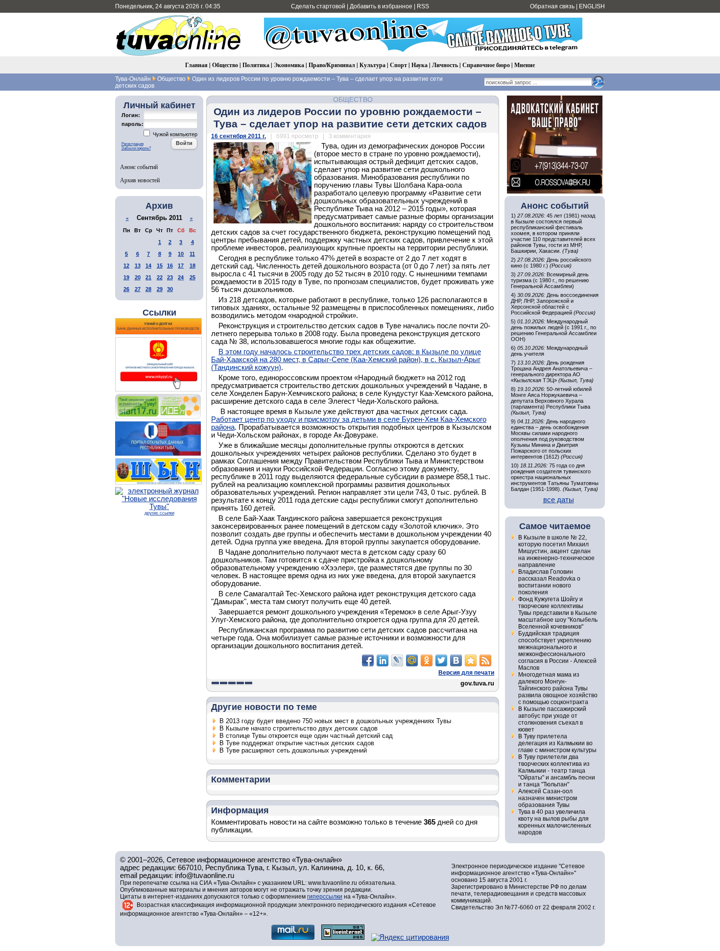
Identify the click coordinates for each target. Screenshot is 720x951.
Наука (419, 65)
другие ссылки (159, 513)
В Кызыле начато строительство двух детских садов (298, 728)
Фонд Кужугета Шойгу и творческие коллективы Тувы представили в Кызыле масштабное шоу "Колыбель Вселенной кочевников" (558, 613)
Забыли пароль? (136, 148)
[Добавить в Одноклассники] (426, 660)
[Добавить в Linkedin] (382, 660)
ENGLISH (592, 6)
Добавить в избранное (381, 6)
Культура (372, 65)
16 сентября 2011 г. (238, 136)
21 (148, 277)
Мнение (524, 65)
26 (126, 289)
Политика (255, 65)
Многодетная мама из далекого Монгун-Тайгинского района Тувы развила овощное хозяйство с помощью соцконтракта (558, 688)
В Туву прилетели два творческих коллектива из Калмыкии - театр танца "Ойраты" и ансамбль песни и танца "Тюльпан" (556, 771)
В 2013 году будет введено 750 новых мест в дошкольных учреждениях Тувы (335, 721)
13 (138, 265)
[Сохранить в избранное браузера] (471, 660)
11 (192, 254)
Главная (196, 65)
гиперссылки (324, 896)
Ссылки (159, 312)
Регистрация (132, 144)
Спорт (398, 65)
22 (160, 277)
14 (148, 265)
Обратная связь (552, 6)
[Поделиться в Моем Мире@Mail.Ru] (412, 660)
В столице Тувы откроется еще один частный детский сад (306, 735)
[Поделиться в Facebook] (368, 660)
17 (181, 265)
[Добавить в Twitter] (441, 660)
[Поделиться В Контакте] (456, 660)
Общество (225, 65)
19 (126, 277)
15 (160, 265)
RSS (423, 6)
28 (148, 289)
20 (138, 277)
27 (138, 289)
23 (170, 277)
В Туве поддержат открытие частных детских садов (296, 743)
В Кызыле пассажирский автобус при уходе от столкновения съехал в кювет (552, 719)
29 (160, 289)
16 (170, 265)
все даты (558, 500)
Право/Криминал (332, 65)
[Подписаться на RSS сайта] (485, 660)
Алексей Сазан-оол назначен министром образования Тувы (547, 798)
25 (192, 277)
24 (181, 277)
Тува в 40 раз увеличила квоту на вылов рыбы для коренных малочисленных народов (554, 822)
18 (192, 265)
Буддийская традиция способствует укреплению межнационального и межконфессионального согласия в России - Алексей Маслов (557, 650)
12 (126, 265)
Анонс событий (139, 167)
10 (181, 254)
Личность (445, 65)
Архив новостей (140, 180)
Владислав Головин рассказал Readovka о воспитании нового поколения (549, 582)
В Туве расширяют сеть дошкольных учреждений (293, 750)
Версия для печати (466, 672)
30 (170, 289)
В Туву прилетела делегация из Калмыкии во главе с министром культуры (557, 743)
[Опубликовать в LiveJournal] (397, 660)
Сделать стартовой (318, 6)
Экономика (289, 65)
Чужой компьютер (174, 134)
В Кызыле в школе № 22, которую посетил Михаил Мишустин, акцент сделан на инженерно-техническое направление (556, 551)
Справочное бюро (486, 65)
